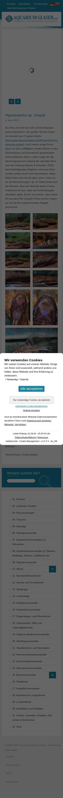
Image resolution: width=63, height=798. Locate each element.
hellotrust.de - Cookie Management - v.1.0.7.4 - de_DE (31, 441)
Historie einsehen (31, 410)
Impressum (43, 437)
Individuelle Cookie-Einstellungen (31, 406)
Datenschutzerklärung (25, 437)
